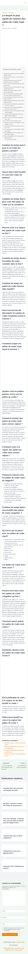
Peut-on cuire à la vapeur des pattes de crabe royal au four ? (14, 84)
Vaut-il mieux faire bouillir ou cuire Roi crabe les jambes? (13, 77)
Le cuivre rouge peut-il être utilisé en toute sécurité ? (7, 766)
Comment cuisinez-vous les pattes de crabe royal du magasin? (14, 111)
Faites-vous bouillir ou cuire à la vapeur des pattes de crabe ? (14, 136)
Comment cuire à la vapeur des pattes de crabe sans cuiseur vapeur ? (13, 108)
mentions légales (20, 942)
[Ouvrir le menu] (25, 3)
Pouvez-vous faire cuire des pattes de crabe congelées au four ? (14, 123)
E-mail (5, 917)
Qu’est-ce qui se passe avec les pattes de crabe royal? (13, 118)
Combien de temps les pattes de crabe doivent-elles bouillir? (12, 91)
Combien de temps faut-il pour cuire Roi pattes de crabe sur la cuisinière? (12, 81)
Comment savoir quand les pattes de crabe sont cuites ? (14, 126)
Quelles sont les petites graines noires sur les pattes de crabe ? (14, 101)
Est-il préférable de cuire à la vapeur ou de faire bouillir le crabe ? (13, 133)
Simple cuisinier (7, 28)
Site (4, 924)
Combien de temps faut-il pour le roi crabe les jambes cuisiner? (14, 74)
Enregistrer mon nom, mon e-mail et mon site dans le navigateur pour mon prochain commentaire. (14, 929)
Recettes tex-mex (19, 948)
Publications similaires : (12, 139)
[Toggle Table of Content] (22, 71)
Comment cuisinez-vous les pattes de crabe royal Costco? (14, 130)
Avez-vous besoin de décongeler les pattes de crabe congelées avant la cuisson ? (13, 94)
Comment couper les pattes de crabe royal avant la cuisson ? (13, 98)
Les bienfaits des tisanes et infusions (21, 765)
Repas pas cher (9, 950)
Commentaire (6, 889)
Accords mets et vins (8, 948)
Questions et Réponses (8, 12)
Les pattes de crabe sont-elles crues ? (12, 120)
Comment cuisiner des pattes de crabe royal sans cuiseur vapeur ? (14, 104)
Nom (4, 911)
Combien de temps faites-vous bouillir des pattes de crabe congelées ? (13, 114)
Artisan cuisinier (18, 950)
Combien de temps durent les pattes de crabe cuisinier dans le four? (14, 87)
